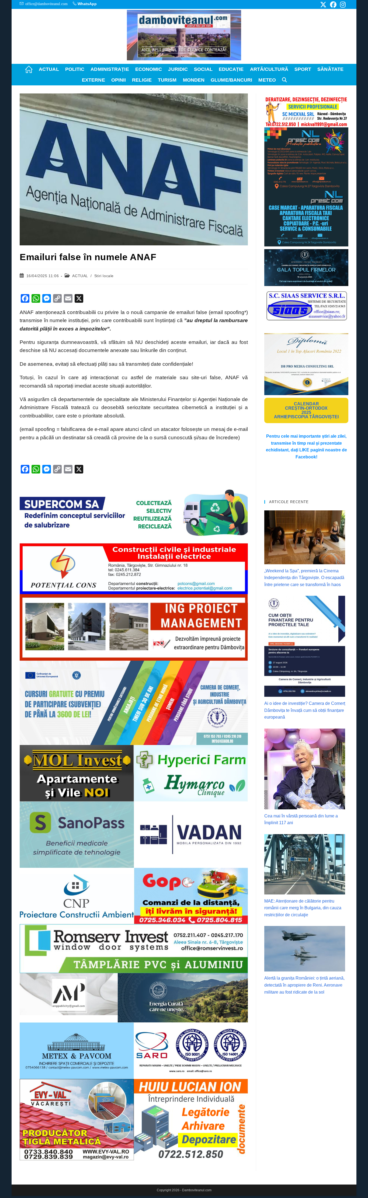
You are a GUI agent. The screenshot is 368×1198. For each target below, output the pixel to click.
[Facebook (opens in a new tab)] (333, 4)
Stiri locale (104, 276)
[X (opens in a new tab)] (323, 4)
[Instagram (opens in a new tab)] (342, 4)
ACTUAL (80, 276)
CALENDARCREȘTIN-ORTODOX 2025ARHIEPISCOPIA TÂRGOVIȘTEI (306, 410)
